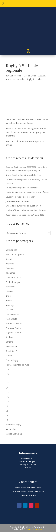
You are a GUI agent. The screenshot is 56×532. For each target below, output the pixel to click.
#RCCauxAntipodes (15, 254)
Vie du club (11, 429)
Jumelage (10, 305)
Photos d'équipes (14, 328)
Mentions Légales (28, 461)
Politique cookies (28, 464)
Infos (8, 79)
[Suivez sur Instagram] (31, 505)
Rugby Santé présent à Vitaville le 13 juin (24, 175)
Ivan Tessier (15, 75)
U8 (7, 415)
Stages (9, 355)
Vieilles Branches (14, 433)
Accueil (41, 75)
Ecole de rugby (13, 282)
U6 (7, 406)
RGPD (28, 467)
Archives (10, 263)
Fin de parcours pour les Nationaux (21, 187)
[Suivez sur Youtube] (37, 505)
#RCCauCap (11, 249)
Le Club (9, 309)
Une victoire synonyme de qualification (23, 205)
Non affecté (11, 318)
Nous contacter (28, 458)
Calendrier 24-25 (14, 277)
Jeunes (9, 300)
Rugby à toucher (34, 79)
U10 (8, 369)
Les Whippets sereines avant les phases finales (27, 192)
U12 (8, 378)
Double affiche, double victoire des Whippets (26, 210)
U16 (8, 397)
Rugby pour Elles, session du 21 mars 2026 (25, 215)
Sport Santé (11, 351)
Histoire (9, 291)
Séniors (9, 341)
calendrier (10, 272)
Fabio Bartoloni (34, 529)
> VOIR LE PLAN (28, 495)
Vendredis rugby (13, 424)
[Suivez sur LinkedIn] (25, 505)
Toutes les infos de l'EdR (17, 364)
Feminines (11, 286)
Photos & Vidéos (14, 323)
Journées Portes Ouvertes (17, 201)
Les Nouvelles (18, 79)
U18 (8, 401)
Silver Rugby (11, 346)
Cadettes (10, 268)
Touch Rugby (12, 360)
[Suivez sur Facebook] (19, 505)
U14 (8, 387)
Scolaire (9, 337)
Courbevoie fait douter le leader (20, 196)
